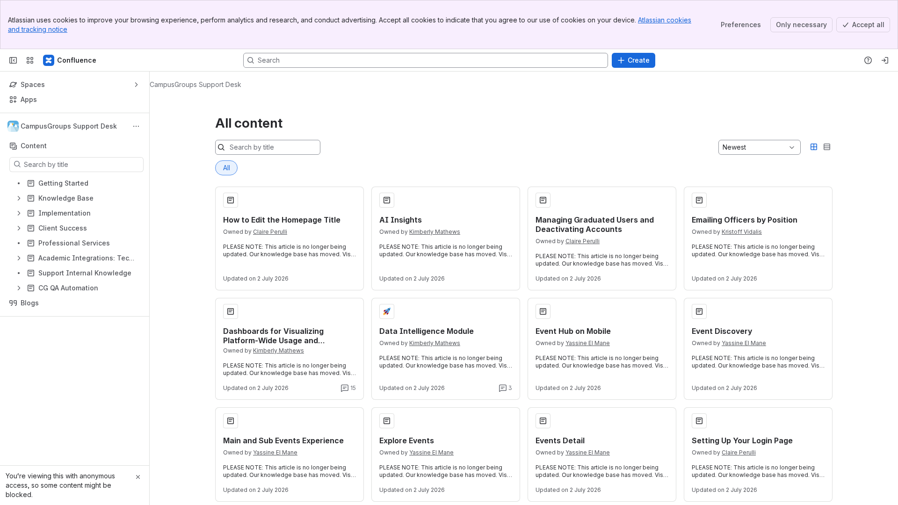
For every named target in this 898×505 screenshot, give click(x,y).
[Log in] (884, 60)
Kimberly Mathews (434, 231)
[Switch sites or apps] (29, 60)
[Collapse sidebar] (13, 60)
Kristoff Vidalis (742, 231)
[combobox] (723, 147)
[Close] (138, 477)
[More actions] (136, 126)
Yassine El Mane (587, 342)
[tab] (226, 167)
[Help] (868, 60)
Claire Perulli (270, 231)
